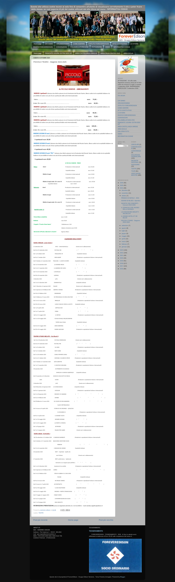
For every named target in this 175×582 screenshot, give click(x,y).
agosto (124, 228)
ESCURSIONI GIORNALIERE (136, 155)
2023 (122, 250)
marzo (124, 241)
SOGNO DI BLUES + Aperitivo (130, 200)
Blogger (122, 577)
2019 (122, 261)
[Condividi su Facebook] (67, 510)
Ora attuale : (122, 95)
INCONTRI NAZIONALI (135, 161)
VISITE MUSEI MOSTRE (136, 174)
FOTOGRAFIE (97, 47)
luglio (123, 231)
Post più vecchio (106, 520)
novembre (125, 193)
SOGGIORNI (135, 164)
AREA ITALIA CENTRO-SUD (110, 53)
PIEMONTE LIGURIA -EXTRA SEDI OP (58, 53)
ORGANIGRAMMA (62, 44)
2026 (122, 183)
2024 (122, 188)
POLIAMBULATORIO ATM (79, 47)
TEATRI (40, 513)
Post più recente (40, 520)
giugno (124, 233)
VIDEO (107, 47)
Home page (37, 44)
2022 (122, 253)
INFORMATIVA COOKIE (122, 47)
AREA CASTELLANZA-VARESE (86, 53)
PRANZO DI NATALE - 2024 (130, 198)
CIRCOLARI (135, 144)
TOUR (133, 171)
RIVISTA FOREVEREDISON (43, 47)
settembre (125, 225)
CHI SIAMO (49, 44)
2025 (122, 185)
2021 (122, 255)
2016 (122, 269)
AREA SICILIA (128, 53)
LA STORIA (134, 44)
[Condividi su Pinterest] (69, 510)
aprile (124, 239)
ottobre (124, 195)
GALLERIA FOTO (123, 131)
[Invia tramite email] (61, 510)
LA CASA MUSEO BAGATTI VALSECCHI (130, 212)
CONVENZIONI (61, 47)
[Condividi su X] (65, 510)
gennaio (124, 246)
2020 (122, 258)
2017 (122, 266)
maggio (124, 236)
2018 (122, 263)
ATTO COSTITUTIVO (119, 44)
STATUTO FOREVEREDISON (98, 44)
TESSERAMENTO (96, 531)
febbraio (124, 244)
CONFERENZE (136, 151)
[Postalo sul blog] (63, 510)
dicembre (125, 190)
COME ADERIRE (79, 44)
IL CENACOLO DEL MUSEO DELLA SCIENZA (130, 208)
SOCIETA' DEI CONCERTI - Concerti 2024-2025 (130, 204)
